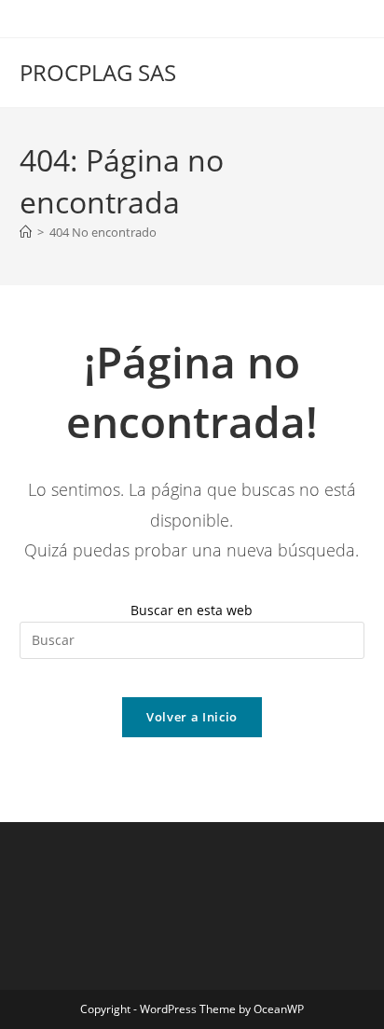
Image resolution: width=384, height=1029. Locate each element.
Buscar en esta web (191, 610)
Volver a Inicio (192, 716)
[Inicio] (26, 232)
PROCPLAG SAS (98, 72)
